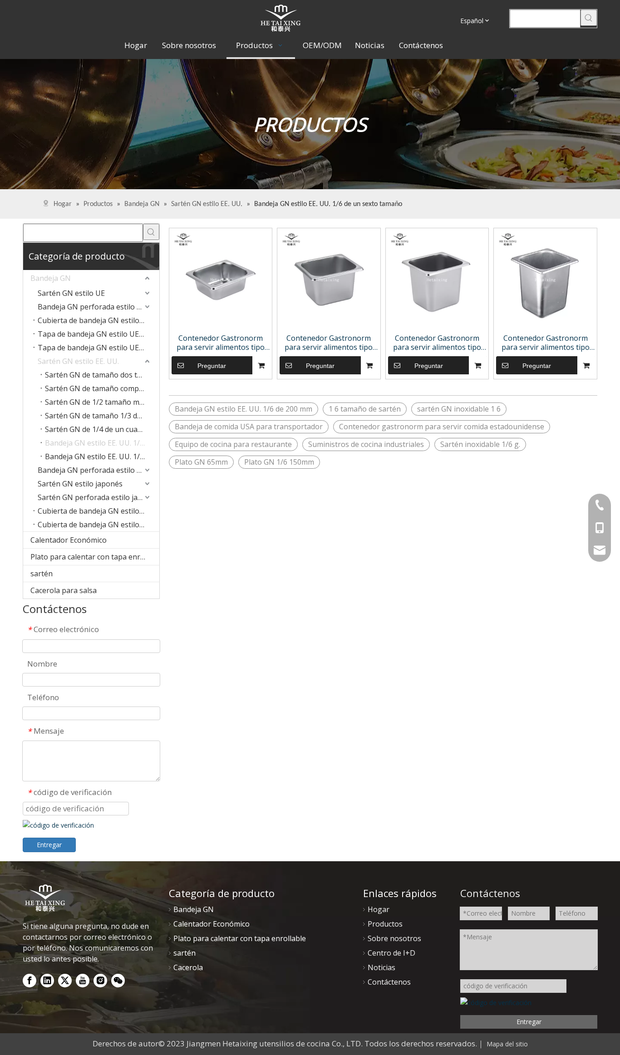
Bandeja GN (50, 278)
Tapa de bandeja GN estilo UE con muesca (98, 334)
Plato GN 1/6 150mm (279, 462)
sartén (41, 574)
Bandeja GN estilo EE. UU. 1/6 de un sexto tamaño (102, 443)
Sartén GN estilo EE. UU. (78, 361)
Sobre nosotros (394, 938)
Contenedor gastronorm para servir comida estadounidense (441, 427)
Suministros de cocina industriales (366, 444)
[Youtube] (82, 980)
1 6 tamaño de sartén (365, 409)
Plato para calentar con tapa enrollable (94, 557)
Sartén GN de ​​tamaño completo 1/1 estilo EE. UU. (102, 388)
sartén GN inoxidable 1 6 (459, 409)
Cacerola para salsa (63, 590)
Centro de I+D (391, 953)
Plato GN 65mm (201, 462)
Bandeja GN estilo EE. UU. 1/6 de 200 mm (243, 409)
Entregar (49, 844)
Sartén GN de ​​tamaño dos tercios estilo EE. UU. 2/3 (102, 375)
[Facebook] (29, 980)
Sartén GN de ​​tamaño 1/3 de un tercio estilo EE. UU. (102, 416)
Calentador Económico (68, 540)
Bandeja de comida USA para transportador (249, 427)
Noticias (381, 967)
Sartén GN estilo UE (71, 293)
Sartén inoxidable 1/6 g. (480, 444)
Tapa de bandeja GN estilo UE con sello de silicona (98, 348)
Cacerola (188, 967)
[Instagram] (100, 980)
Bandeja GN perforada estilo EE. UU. (98, 470)
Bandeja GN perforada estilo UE (92, 307)
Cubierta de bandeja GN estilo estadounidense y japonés (98, 511)
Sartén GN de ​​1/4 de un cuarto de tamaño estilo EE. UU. (102, 429)
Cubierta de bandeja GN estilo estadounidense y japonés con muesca (98, 525)
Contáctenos (389, 982)
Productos (385, 924)
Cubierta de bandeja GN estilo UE (94, 320)
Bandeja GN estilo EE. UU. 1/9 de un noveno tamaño (102, 456)
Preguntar (211, 365)
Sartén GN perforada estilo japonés (98, 497)
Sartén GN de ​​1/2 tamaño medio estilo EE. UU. (102, 402)
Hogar (378, 909)
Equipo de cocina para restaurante (233, 444)
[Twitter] (65, 980)
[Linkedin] (47, 980)
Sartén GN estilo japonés (80, 484)
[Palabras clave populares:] (589, 18)
